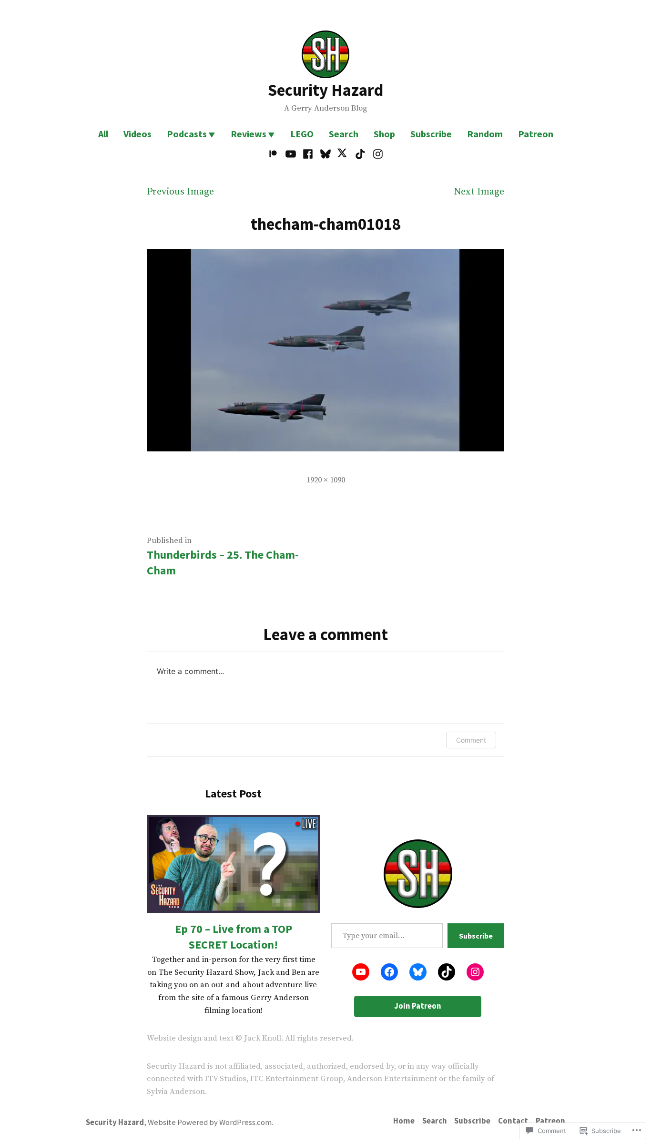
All (103, 134)
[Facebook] (308, 154)
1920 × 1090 (325, 480)
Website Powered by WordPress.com (210, 1122)
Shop (384, 134)
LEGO (302, 134)
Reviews (248, 134)
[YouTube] (291, 154)
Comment (471, 740)
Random (485, 134)
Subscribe (431, 134)
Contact (513, 1121)
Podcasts (187, 134)
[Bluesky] (326, 154)
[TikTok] (360, 154)
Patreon (535, 134)
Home (404, 1121)
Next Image (479, 192)
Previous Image (180, 192)
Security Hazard (325, 90)
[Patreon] (274, 154)
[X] (343, 154)
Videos (137, 134)
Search (343, 134)
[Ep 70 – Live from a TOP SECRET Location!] (233, 863)
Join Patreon (417, 1006)
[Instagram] (376, 154)
